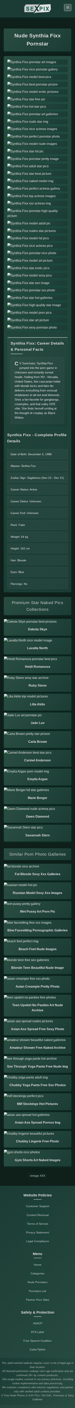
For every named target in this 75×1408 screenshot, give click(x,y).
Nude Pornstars (37, 1282)
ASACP (37, 1323)
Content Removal (38, 1215)
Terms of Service (37, 1223)
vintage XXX (37, 1175)
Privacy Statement (37, 1232)
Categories (37, 1273)
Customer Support (37, 1206)
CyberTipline (37, 1349)
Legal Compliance (37, 1241)
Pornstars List (37, 1291)
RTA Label (37, 1332)
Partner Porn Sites (37, 1299)
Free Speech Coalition (37, 1340)
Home (37, 1264)
